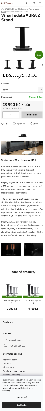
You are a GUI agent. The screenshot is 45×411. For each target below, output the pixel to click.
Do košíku (32, 114)
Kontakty (6, 363)
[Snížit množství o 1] (4, 115)
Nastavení (21, 397)
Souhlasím (21, 405)
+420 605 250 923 (17, 346)
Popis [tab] (22, 134)
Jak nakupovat (8, 367)
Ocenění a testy (9, 359)
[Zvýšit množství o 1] (17, 115)
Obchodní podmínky (11, 374)
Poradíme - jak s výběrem (14, 371)
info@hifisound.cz (16, 340)
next (42, 289)
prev (3, 289)
